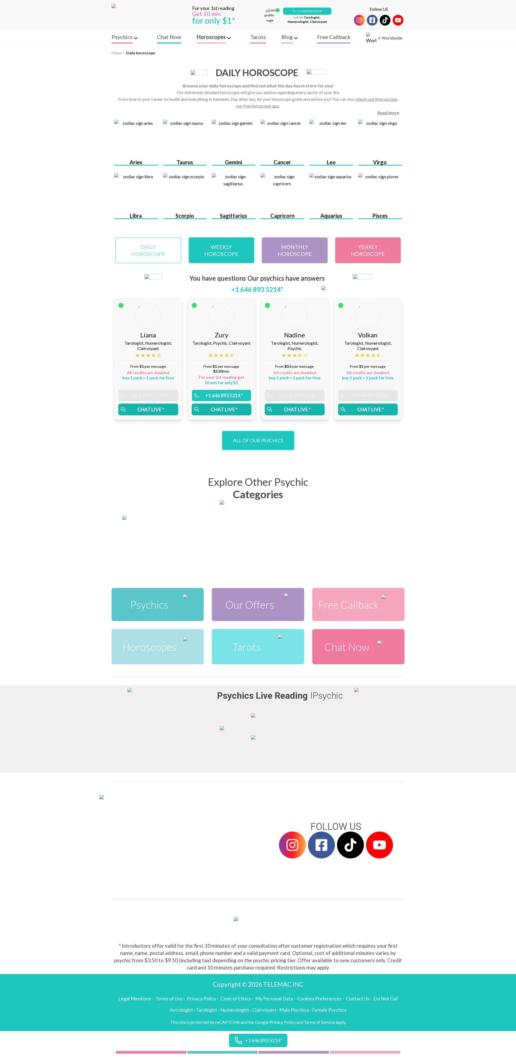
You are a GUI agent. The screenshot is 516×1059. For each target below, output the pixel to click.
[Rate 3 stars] (149, 355)
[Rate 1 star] (138, 355)
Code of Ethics (235, 998)
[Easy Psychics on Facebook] (372, 20)
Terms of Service (319, 1022)
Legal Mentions (134, 998)
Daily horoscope (140, 53)
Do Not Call (386, 998)
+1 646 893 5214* (309, 11)
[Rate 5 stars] (159, 355)
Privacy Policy (201, 998)
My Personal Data (274, 998)
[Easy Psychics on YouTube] (398, 20)
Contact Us (357, 998)
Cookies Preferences (319, 998)
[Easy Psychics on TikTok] (385, 20)
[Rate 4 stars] (154, 355)
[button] (307, 11)
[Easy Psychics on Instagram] (359, 20)
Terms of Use (169, 998)
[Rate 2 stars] (143, 355)
